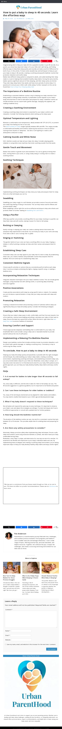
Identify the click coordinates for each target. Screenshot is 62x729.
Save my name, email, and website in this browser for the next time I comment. (31, 644)
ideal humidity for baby (13, 126)
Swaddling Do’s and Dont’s (35, 210)
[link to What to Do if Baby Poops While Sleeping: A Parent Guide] (31, 567)
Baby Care (30, 18)
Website (7, 640)
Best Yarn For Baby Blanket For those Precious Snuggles (9, 578)
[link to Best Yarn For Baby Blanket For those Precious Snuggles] (11, 567)
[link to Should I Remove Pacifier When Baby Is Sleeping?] (50, 567)
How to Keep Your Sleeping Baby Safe (22, 87)
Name (7, 631)
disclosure (52, 486)
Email (7, 635)
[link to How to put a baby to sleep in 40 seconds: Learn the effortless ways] (31, 39)
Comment (8, 609)
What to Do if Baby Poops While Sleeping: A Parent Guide (30, 578)
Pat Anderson (20, 18)
